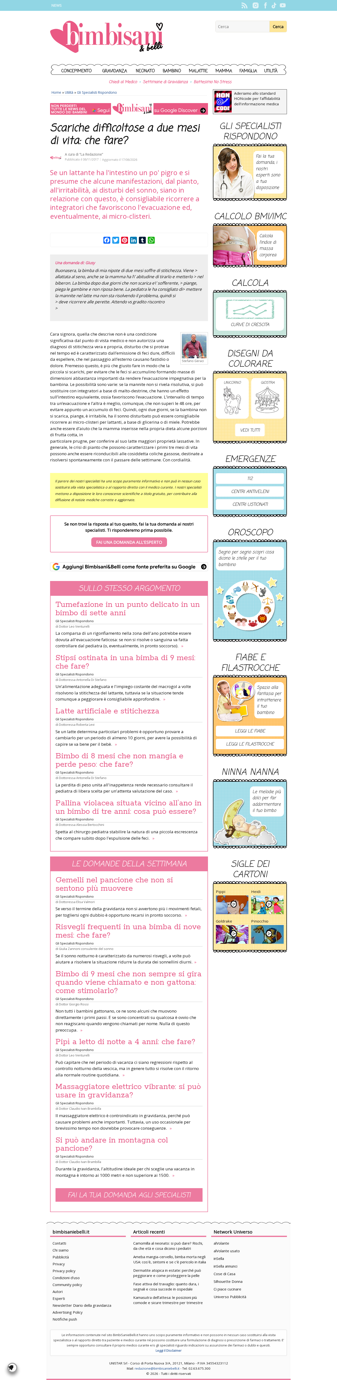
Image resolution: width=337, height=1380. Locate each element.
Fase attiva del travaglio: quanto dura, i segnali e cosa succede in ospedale (166, 1286)
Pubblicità (61, 1256)
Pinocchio (259, 921)
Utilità (271, 71)
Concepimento (76, 71)
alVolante (221, 1243)
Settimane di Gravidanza (165, 82)
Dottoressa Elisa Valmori (77, 902)
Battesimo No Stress (212, 82)
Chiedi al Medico (123, 82)
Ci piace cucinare (227, 1289)
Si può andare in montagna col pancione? (112, 1144)
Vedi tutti (250, 430)
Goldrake (224, 921)
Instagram (255, 5)
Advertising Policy (68, 1312)
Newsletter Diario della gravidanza (82, 1305)
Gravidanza (114, 71)
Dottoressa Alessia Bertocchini (81, 824)
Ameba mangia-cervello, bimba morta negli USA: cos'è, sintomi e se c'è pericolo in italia (169, 1259)
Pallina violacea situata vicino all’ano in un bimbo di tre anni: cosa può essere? (129, 807)
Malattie (198, 71)
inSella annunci (225, 1266)
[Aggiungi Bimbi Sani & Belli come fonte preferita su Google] (129, 566)
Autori (58, 1291)
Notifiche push (65, 1319)
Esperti (59, 1298)
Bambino (172, 71)
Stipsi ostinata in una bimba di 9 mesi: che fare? (125, 662)
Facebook (265, 5)
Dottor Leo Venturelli (74, 626)
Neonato (145, 71)
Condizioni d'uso (66, 1277)
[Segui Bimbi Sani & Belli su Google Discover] (129, 109)
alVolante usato (227, 1250)
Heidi (256, 891)
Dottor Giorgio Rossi (74, 1004)
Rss (244, 5)
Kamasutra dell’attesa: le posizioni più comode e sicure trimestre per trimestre (168, 1300)
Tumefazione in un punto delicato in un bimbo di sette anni (128, 609)
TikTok (274, 5)
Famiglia (248, 71)
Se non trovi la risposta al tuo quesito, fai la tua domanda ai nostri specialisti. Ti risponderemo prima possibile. (129, 533)
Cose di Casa (224, 1273)
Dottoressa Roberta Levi (76, 724)
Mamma (224, 71)
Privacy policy (64, 1270)
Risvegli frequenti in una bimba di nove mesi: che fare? (128, 931)
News (56, 5)
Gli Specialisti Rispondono (97, 92)
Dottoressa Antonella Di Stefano (83, 679)
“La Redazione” (91, 154)
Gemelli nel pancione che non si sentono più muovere (114, 884)
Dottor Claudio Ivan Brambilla (80, 1108)
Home (56, 92)
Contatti (59, 1243)
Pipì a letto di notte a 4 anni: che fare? (125, 1042)
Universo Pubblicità (230, 1296)
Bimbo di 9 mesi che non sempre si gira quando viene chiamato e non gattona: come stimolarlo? (129, 982)
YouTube (282, 5)
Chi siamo (61, 1250)
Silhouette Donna (228, 1281)
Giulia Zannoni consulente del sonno (86, 948)
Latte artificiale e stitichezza (107, 711)
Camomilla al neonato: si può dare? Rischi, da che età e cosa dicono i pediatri (168, 1246)
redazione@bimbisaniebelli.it (157, 1368)
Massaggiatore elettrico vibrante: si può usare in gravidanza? (128, 1091)
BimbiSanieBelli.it (106, 37)
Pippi (220, 891)
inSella (219, 1258)
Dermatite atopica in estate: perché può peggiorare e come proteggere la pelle (167, 1273)
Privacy (59, 1263)
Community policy (67, 1284)
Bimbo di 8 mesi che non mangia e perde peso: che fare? (119, 760)
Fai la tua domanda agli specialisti (129, 1195)
